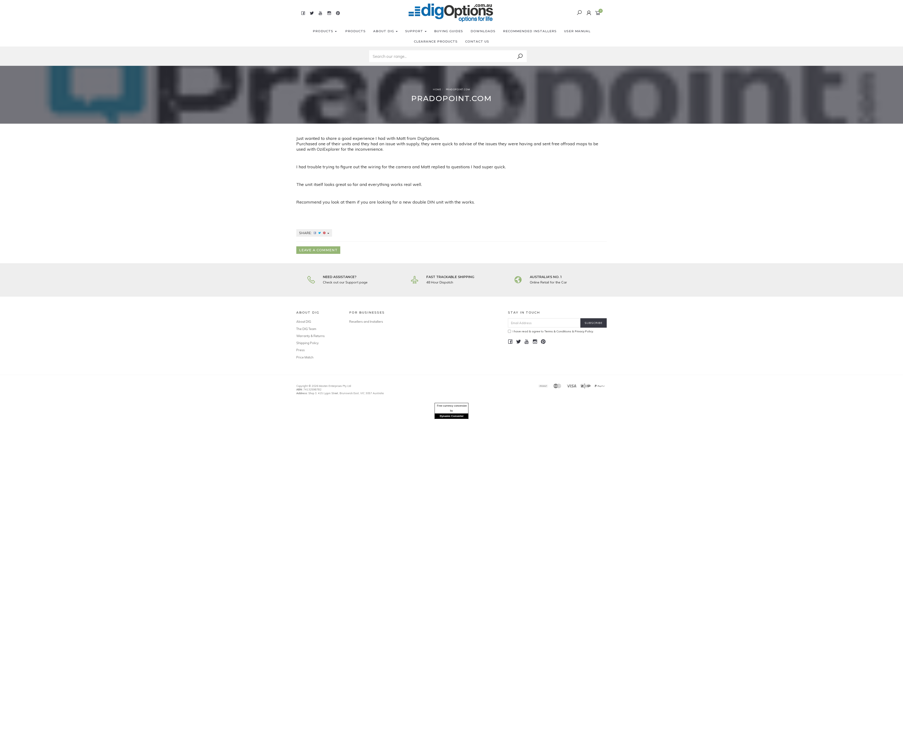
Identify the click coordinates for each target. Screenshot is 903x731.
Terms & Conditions (557, 331)
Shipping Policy (307, 343)
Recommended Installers (530, 31)
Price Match (304, 357)
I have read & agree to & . (553, 331)
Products (323, 31)
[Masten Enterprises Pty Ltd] (451, 13)
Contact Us (477, 41)
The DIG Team (306, 329)
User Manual (577, 31)
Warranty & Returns (310, 336)
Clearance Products (436, 41)
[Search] (520, 56)
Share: (306, 233)
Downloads (483, 31)
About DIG (384, 31)
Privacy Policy (584, 331)
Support (414, 31)
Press (300, 350)
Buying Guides (448, 31)
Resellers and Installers (366, 321)
